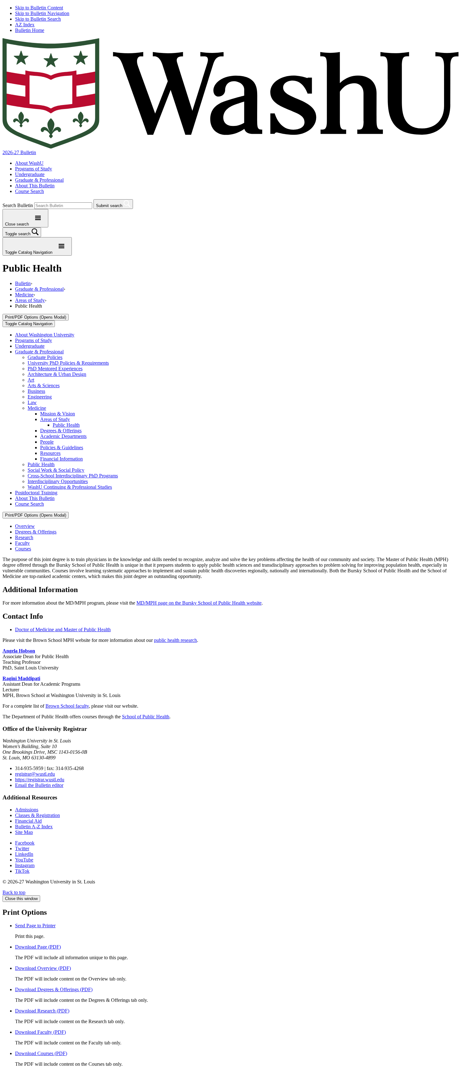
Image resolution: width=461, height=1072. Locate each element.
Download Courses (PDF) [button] (41, 1053)
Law (32, 402)
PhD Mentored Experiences (55, 368)
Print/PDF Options (35, 317)
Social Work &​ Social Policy (56, 470)
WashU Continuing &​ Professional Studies (70, 487)
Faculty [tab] (22, 543)
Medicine (24, 294)
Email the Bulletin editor (39, 785)
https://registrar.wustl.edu (39, 779)
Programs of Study (33, 168)
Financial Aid (28, 821)
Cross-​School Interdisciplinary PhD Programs (73, 475)
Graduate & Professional (39, 180)
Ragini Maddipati (21, 678)
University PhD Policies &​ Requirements (68, 363)
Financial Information (61, 458)
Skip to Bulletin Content (39, 7)
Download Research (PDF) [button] (42, 1010)
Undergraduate (30, 174)
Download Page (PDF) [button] (38, 947)
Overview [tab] (25, 526)
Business (36, 391)
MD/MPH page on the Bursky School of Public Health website (199, 603)
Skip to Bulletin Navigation (42, 13)
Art (31, 379)
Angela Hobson (19, 650)
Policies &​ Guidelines (61, 447)
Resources (50, 453)
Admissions (26, 809)
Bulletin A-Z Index (34, 826)
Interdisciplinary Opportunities (58, 481)
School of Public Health (145, 716)
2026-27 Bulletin (19, 152)
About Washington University (44, 334)
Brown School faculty (67, 706)
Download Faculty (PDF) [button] (40, 1032)
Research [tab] (24, 537)
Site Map (24, 832)
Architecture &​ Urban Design (57, 374)
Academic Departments (63, 436)
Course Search (29, 191)
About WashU (29, 163)
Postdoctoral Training (36, 492)
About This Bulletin (35, 185)
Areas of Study (30, 300)
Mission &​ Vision (57, 413)
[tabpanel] (230, 589)
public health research (175, 640)
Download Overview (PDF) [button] (43, 968)
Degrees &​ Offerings (61, 430)
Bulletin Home (29, 30)
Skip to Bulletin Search (38, 19)
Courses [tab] (23, 548)
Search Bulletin (18, 205)
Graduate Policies (45, 357)
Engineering (40, 396)
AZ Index (24, 24)
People (47, 442)
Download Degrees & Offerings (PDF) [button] (54, 989)
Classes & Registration (37, 815)
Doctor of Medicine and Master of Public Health (63, 629)
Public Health (66, 425)
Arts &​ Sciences (44, 385)
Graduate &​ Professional (39, 351)
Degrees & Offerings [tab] (35, 531)
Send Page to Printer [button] (35, 925)
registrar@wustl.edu (35, 774)
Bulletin (23, 283)
